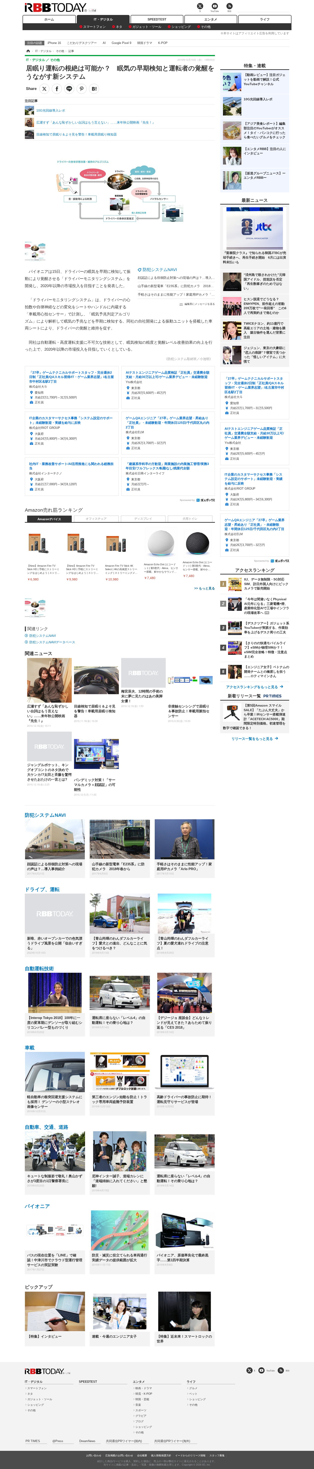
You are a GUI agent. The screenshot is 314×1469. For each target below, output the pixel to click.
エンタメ (210, 19)
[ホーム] (28, 51)
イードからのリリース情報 (190, 1455)
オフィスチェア (96, 518)
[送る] (69, 89)
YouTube (270, 1371)
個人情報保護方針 (161, 1455)
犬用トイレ (190, 518)
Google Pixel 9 (121, 43)
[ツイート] (44, 89)
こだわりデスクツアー (82, 43)
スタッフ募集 (217, 1455)
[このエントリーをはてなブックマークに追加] (94, 89)
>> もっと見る (204, 588)
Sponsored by (187, 500)
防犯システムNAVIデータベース (52, 642)
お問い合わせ (93, 1455)
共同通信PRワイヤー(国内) (124, 1441)
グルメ (193, 1388)
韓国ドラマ (144, 43)
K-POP (163, 43)
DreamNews (87, 1441)
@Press (57, 1441)
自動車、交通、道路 (46, 1127)
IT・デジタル (103, 19)
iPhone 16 (54, 43)
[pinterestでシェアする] (82, 89)
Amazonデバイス (49, 519)
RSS (287, 1371)
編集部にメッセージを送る (200, 304)
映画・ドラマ (143, 1388)
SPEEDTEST (157, 19)
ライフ (265, 19)
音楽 (138, 1404)
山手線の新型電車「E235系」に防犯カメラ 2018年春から (180, 286)
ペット (193, 1393)
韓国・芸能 (142, 1399)
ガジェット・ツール (146, 27)
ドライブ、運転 (42, 889)
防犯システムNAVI (160, 269)
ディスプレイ (143, 518)
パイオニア (37, 1206)
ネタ (119, 27)
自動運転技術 (39, 968)
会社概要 (142, 1455)
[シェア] (57, 89)
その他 (206, 27)
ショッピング (181, 27)
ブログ (139, 1421)
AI (104, 43)
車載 (29, 1047)
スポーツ (140, 1410)
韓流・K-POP (143, 1393)
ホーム (49, 19)
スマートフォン (94, 27)
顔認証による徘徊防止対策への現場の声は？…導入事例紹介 (181, 278)
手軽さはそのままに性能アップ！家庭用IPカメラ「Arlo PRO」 (183, 294)
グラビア (140, 1415)
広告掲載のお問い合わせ (119, 1455)
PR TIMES (33, 1441)
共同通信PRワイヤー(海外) (172, 1441)
